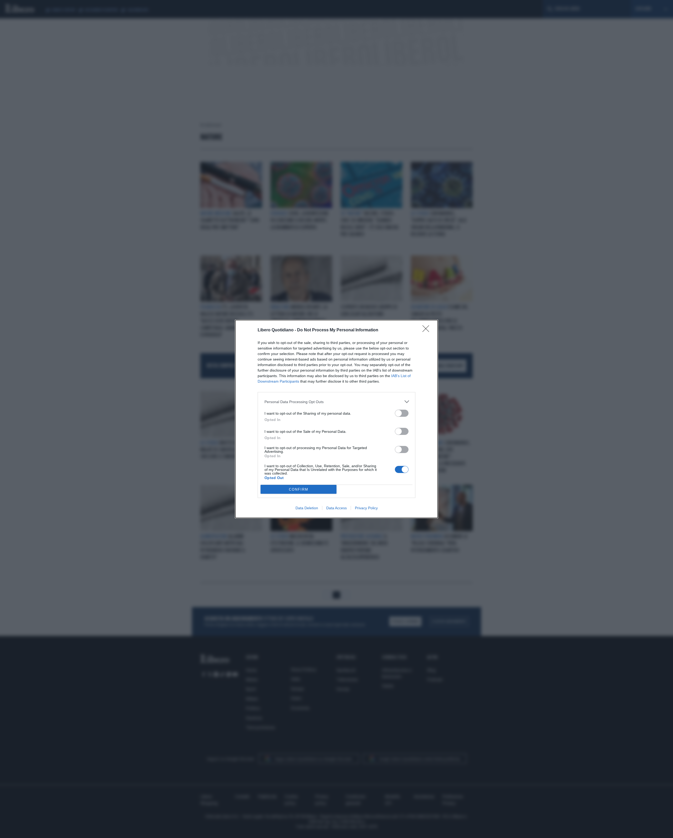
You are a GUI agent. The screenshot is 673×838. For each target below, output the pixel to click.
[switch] (402, 413)
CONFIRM (298, 489)
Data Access (336, 508)
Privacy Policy (366, 508)
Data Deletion (306, 508)
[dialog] (336, 419)
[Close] (427, 330)
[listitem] (336, 401)
